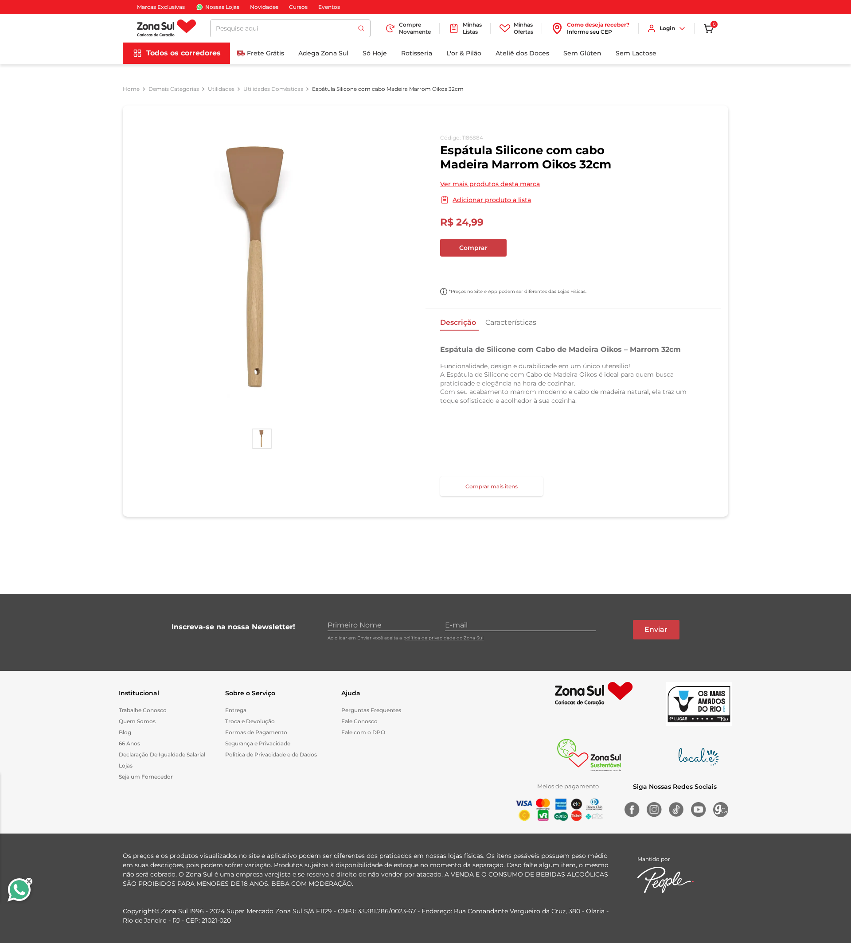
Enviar (656, 629)
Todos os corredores (183, 53)
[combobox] (290, 28)
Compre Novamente (415, 28)
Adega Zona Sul (323, 53)
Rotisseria (416, 53)
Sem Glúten (582, 53)
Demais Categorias (173, 89)
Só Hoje (375, 53)
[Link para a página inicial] (131, 89)
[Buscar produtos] (361, 28)
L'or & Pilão (463, 53)
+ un (452, 271)
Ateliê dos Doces (522, 53)
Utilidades (221, 89)
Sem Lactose (636, 53)
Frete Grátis (265, 53)
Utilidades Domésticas (273, 89)
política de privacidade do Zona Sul (443, 638)
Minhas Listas (472, 28)
